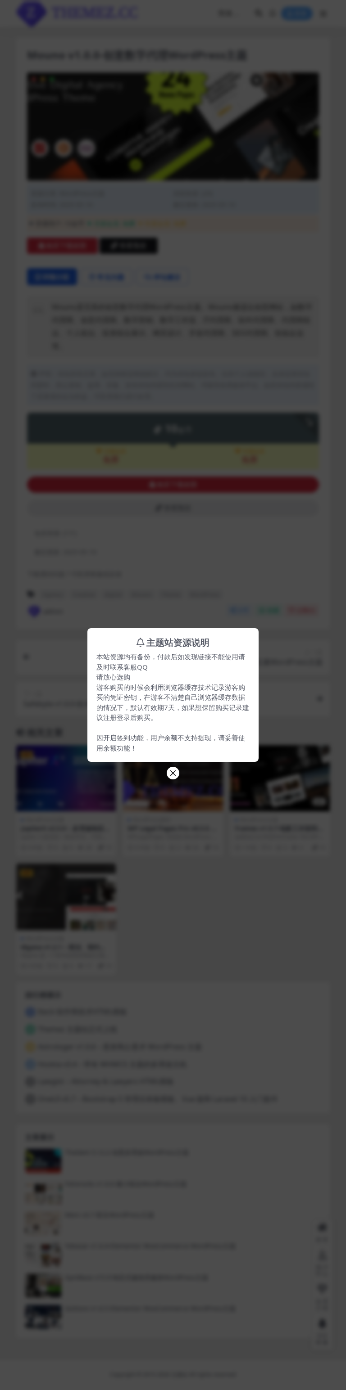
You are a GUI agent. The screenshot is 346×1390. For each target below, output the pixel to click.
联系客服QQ (129, 666)
